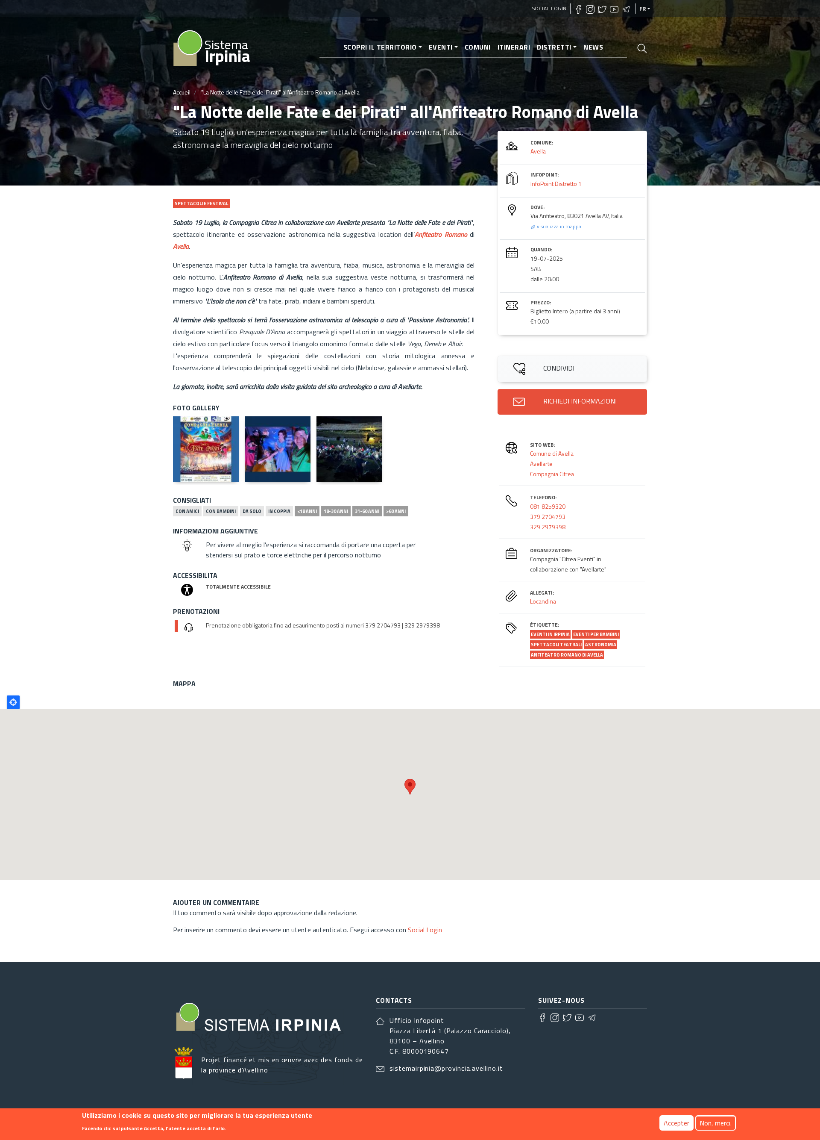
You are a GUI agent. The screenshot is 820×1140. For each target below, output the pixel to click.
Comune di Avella (552, 453)
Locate (13, 702)
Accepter (676, 1123)
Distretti (554, 47)
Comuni (478, 47)
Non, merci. (716, 1123)
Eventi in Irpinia (550, 634)
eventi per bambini (596, 634)
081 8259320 (547, 506)
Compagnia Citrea (552, 473)
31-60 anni (367, 511)
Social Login (549, 8)
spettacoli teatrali (556, 644)
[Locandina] (206, 449)
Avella (538, 151)
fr (642, 8)
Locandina (543, 601)
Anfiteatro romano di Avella (567, 654)
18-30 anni (336, 511)
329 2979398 (547, 526)
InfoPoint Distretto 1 (556, 183)
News (593, 47)
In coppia (279, 511)
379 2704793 (547, 516)
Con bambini (221, 511)
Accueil (181, 92)
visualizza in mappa (558, 226)
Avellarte (541, 463)
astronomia (600, 644)
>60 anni (396, 511)
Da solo (252, 511)
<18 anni (307, 511)
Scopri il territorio (380, 47)
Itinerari (514, 47)
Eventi (441, 47)
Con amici (187, 511)
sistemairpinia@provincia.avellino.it (446, 1068)
